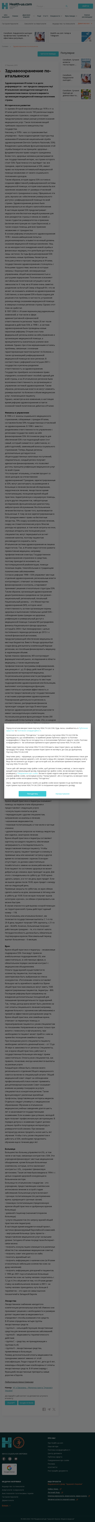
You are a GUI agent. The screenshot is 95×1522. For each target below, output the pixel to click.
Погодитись (32, 794)
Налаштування (62, 794)
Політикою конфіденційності (29, 730)
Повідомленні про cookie (27, 773)
